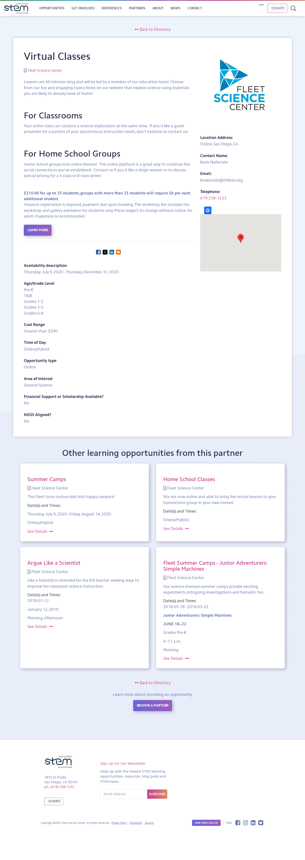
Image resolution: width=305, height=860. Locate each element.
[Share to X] (105, 252)
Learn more (37, 230)
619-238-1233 (213, 198)
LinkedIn (253, 822)
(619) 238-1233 (62, 787)
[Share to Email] (118, 252)
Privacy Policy (119, 822)
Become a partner (152, 705)
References (112, 8)
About (157, 8)
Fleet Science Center (45, 70)
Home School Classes (189, 479)
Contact (195, 8)
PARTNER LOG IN (206, 822)
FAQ (228, 822)
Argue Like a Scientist (53, 563)
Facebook (237, 822)
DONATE (277, 8)
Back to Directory (155, 29)
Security (149, 822)
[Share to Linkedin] (111, 252)
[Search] (296, 8)
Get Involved (83, 8)
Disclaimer (136, 822)
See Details (38, 531)
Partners (137, 8)
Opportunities (51, 8)
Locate (207, 210)
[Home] (18, 8)
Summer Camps (46, 479)
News (175, 8)
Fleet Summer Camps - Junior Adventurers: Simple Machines (215, 566)
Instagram (245, 822)
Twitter (260, 822)
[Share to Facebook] (98, 252)
